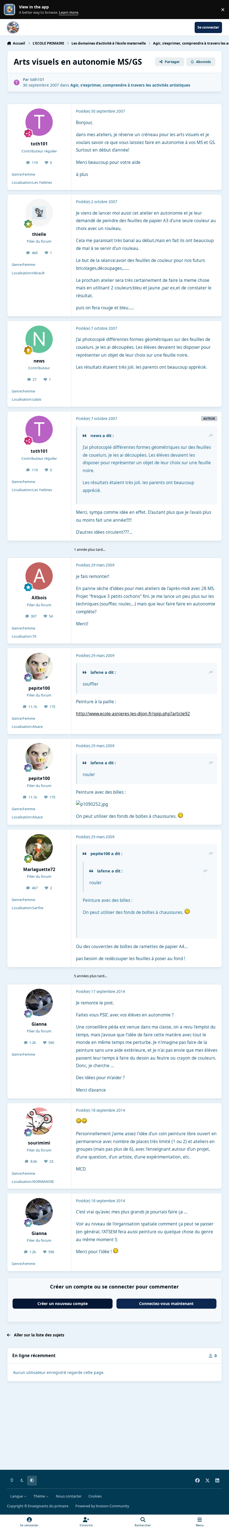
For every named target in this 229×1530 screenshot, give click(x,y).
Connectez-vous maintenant (166, 1303)
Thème (40, 1496)
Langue (17, 1496)
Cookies (95, 1496)
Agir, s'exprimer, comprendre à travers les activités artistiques (130, 85)
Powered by (102, 1506)
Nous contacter (69, 1496)
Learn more (11, 9)
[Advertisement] (114, 1426)
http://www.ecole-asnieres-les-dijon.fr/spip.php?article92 (133, 714)
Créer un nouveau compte (62, 1303)
